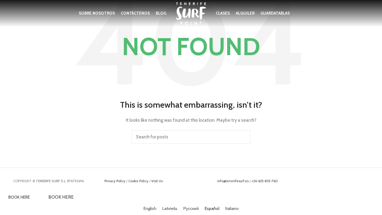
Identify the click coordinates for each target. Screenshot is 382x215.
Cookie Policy (138, 181)
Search (242, 137)
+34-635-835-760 (265, 181)
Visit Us (157, 181)
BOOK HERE (19, 197)
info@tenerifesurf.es (233, 181)
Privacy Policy (114, 181)
